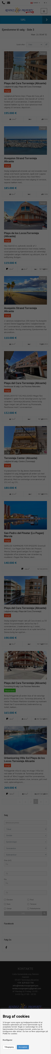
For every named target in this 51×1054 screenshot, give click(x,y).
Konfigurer (7, 1040)
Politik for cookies (10, 1034)
